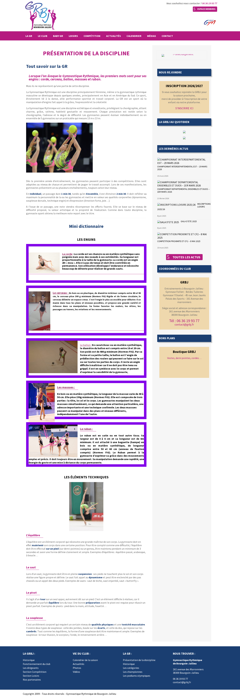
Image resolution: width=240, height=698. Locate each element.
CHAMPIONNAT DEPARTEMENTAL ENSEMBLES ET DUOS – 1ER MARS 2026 (183, 190)
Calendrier (134, 36)
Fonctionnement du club (36, 664)
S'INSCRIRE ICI (184, 108)
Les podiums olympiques (136, 675)
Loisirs (73, 36)
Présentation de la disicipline (139, 660)
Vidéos (76, 671)
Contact (167, 36)
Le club (42, 36)
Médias (151, 36)
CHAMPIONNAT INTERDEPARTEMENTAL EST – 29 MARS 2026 (182, 168)
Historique (29, 660)
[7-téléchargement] (182, 55)
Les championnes (132, 671)
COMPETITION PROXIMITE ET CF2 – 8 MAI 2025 (178, 241)
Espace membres (206, 9)
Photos (77, 667)
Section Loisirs (31, 675)
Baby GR (58, 36)
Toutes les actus (186, 257)
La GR (28, 36)
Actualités (113, 36)
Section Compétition (34, 671)
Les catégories (131, 667)
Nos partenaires (32, 679)
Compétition (92, 36)
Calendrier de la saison (85, 660)
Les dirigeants (31, 667)
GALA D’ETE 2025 (189, 221)
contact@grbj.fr (184, 324)
